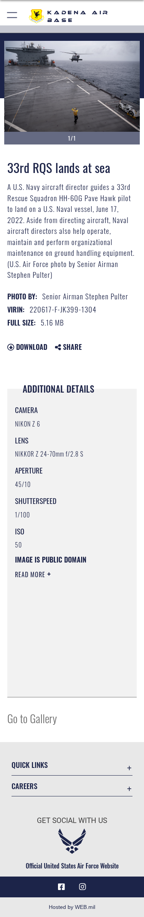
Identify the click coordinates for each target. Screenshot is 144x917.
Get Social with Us (72, 820)
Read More (31, 574)
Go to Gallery (32, 718)
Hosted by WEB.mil (72, 907)
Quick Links (30, 764)
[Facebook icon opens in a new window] (61, 887)
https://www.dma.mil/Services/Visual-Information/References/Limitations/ (61, 672)
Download (30, 347)
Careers (24, 785)
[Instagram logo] (82, 887)
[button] (12, 16)
